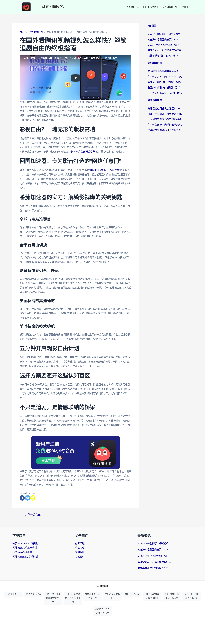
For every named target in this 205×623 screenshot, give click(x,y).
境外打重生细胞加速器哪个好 (191, 596)
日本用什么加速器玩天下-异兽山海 (73, 598)
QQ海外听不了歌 (33, 594)
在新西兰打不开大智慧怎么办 (102, 611)
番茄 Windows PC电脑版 (25, 543)
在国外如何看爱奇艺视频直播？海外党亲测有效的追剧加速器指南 (166, 93)
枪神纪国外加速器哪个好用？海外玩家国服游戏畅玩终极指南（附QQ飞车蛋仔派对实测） (166, 130)
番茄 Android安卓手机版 (25, 556)
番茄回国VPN (53, 7)
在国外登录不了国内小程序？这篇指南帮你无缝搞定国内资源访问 (166, 76)
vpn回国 (186, 7)
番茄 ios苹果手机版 (22, 552)
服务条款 (80, 543)
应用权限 (80, 552)
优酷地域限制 (170, 7)
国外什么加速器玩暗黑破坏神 (152, 596)
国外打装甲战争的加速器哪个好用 (53, 598)
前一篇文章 (33, 514)
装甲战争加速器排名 (112, 596)
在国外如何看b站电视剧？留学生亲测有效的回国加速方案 (166, 87)
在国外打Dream (132, 594)
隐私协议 (80, 547)
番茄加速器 (13, 594)
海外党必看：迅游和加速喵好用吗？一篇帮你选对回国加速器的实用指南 (166, 50)
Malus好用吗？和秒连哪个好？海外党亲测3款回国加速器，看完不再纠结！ (166, 45)
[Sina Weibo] (32, 498)
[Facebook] (22, 498)
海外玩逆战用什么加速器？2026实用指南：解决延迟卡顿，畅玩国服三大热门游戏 (166, 108)
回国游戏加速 (150, 7)
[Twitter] (27, 498)
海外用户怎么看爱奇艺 (83, 151)
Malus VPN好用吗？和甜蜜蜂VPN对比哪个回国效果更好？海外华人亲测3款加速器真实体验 (166, 34)
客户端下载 (133, 7)
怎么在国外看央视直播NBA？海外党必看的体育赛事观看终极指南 (166, 71)
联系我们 (80, 556)
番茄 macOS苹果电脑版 (24, 547)
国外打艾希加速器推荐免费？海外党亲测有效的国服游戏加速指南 (166, 114)
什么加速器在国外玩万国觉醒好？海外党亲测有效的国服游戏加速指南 (166, 119)
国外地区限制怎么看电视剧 (104, 170)
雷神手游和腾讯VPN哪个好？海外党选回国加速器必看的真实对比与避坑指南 (166, 55)
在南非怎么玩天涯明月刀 (92, 596)
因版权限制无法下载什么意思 (171, 596)
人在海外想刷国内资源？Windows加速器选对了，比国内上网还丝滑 (166, 39)
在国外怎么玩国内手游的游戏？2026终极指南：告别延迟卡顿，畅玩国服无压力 (166, 124)
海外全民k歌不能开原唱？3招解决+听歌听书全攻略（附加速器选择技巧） (166, 82)
